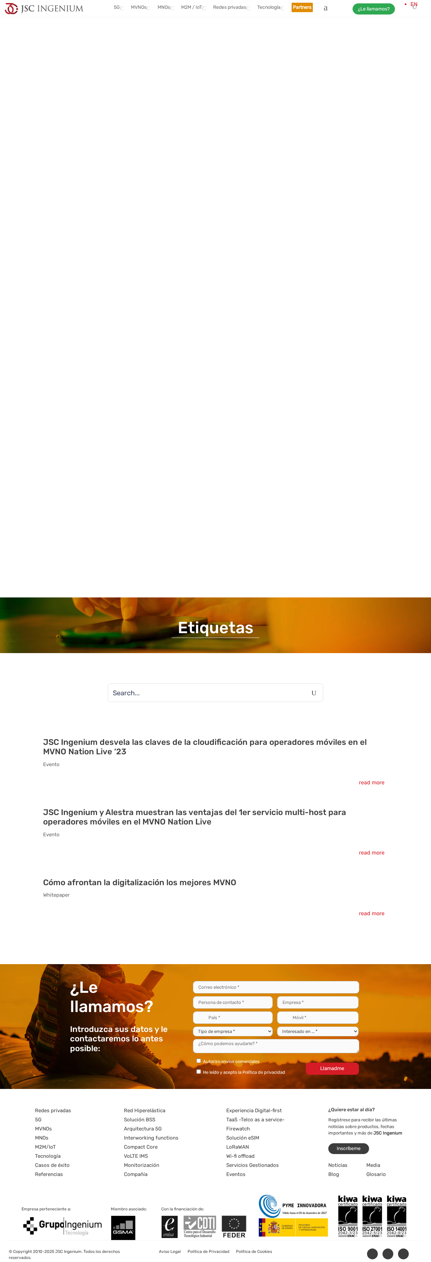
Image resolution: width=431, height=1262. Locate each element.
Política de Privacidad (208, 1251)
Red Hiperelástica (144, 1110)
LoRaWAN (237, 1147)
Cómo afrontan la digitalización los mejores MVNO (139, 882)
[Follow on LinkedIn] (372, 1254)
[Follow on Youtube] (403, 1254)
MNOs (164, 7)
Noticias (337, 1165)
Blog (333, 1174)
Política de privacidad (263, 1072)
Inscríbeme (349, 1148)
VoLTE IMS (136, 1156)
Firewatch (238, 1129)
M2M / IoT (191, 7)
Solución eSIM (242, 1138)
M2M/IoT (45, 1147)
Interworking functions (151, 1138)
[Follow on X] (388, 1254)
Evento (51, 764)
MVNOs (138, 7)
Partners (302, 7)
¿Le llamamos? (374, 9)
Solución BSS (139, 1120)
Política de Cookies (254, 1251)
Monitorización (141, 1165)
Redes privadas (229, 7)
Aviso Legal (170, 1251)
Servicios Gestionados (252, 1165)
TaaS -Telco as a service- (255, 1120)
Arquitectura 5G (143, 1129)
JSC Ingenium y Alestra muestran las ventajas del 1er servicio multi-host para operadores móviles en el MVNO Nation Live (194, 817)
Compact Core (141, 1147)
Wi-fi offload (240, 1156)
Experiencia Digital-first (254, 1110)
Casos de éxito (52, 1165)
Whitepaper (56, 895)
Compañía (135, 1174)
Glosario (376, 1174)
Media (373, 1165)
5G (117, 7)
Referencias (49, 1174)
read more (372, 782)
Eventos (235, 1174)
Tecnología (268, 7)
